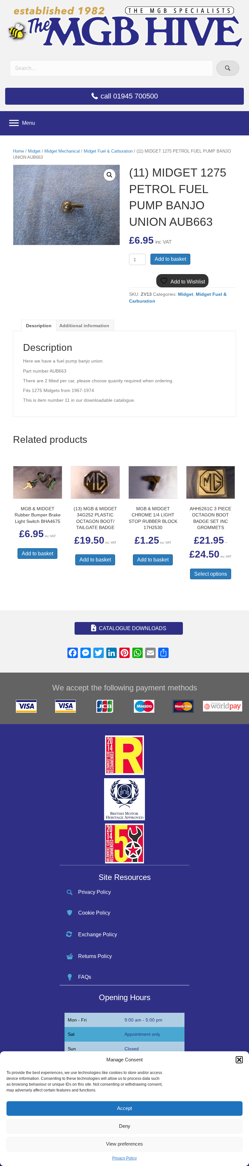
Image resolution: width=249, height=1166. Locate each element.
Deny (124, 1126)
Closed (131, 1048)
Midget (34, 151)
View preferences (124, 1144)
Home (18, 151)
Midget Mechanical (62, 151)
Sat (71, 1034)
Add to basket (170, 259)
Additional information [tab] (84, 325)
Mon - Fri (77, 1019)
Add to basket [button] (37, 553)
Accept (124, 1108)
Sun (72, 1048)
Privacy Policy (124, 1158)
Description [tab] (39, 325)
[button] (239, 1059)
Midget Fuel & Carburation (108, 151)
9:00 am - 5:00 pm (143, 1019)
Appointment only (142, 1034)
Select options (210, 574)
